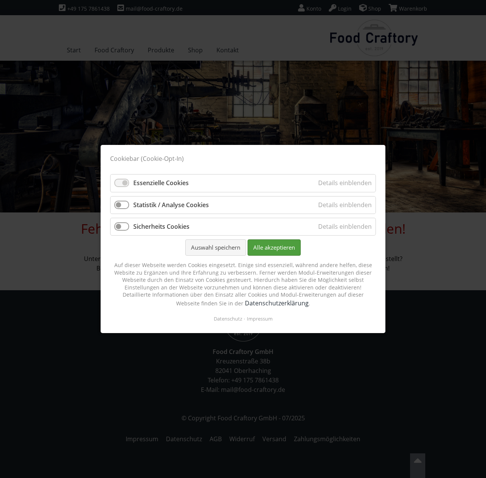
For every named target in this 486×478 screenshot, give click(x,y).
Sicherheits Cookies (161, 226)
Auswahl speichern (215, 247)
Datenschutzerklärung (277, 303)
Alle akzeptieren (274, 247)
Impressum (260, 318)
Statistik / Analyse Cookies (171, 205)
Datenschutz (228, 318)
